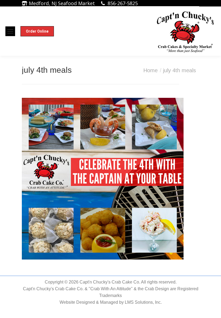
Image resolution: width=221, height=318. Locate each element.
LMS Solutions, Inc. (143, 302)
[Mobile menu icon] (10, 31)
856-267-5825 (123, 3)
